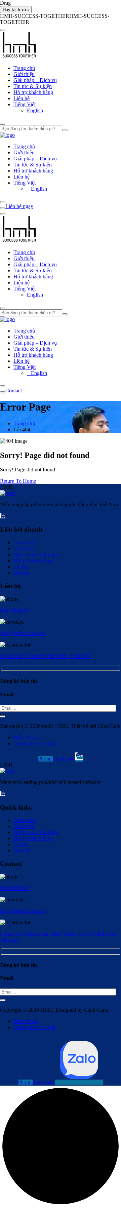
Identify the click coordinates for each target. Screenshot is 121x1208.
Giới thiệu (24, 74)
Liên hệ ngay (19, 206)
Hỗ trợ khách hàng (33, 92)
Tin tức (21, 567)
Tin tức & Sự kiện (32, 86)
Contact (13, 390)
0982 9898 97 (15, 610)
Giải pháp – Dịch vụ (35, 80)
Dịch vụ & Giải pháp (35, 554)
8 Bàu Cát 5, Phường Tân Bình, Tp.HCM (44, 656)
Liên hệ (21, 98)
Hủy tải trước (16, 9)
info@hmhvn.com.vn (22, 633)
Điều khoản (25, 737)
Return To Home (18, 481)
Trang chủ (24, 68)
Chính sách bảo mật (34, 743)
